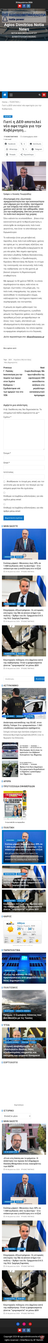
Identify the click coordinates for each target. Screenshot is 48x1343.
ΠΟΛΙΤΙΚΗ (8, 116)
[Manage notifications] (42, 1337)
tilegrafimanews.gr (35, 337)
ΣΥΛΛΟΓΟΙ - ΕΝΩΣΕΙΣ (23, 1005)
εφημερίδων (21, 822)
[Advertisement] (24, 66)
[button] (10, 95)
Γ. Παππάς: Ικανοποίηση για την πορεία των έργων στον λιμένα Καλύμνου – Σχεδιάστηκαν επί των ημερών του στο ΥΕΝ (13, 381)
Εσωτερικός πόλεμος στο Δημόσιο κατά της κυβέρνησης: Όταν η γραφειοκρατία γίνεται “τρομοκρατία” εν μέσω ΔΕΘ (23, 663)
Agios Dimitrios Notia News (24, 27)
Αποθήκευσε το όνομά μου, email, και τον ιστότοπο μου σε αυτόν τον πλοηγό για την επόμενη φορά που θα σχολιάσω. (23, 485)
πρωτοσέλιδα (11, 822)
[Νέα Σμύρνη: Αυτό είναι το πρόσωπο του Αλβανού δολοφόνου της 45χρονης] (10, 750)
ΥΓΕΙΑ (23, 1045)
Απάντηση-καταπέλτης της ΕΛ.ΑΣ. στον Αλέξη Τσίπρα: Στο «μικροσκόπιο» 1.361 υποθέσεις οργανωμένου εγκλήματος (22, 725)
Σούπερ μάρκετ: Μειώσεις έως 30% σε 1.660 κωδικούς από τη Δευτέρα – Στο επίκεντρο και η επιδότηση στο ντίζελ (22, 566)
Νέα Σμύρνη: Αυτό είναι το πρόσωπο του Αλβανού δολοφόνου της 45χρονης (31, 752)
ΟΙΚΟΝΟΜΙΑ (9, 557)
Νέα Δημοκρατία (10, 362)
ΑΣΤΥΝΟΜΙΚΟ (9, 716)
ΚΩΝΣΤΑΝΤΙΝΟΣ (12, 137)
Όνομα (7, 453)
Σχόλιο (7, 417)
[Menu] (10, 95)
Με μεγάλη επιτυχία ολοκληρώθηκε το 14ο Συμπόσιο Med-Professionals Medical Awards (22, 1052)
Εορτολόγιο (19, 1105)
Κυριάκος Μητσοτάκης (22, 360)
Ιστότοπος (8, 472)
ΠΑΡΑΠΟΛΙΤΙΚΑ (10, 604)
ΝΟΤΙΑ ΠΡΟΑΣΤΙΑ (35, 747)
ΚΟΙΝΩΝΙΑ (20, 716)
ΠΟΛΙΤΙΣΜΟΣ (9, 1005)
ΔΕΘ (10, 360)
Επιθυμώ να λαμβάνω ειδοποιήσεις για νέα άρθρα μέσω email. (23, 509)
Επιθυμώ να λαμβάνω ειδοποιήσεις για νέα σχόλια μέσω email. (23, 498)
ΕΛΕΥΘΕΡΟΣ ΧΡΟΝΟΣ (12, 1042)
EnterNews (25, 1340)
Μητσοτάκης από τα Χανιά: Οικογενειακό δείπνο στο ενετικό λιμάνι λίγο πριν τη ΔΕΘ (21, 977)
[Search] (39, 94)
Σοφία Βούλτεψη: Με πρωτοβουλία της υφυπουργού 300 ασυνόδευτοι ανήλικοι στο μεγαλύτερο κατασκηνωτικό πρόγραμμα (35, 381)
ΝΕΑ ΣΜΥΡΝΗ (24, 747)
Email (6, 463)
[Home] (4, 95)
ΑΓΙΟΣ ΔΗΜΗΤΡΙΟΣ (26, 762)
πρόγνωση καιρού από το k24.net (23, 945)
